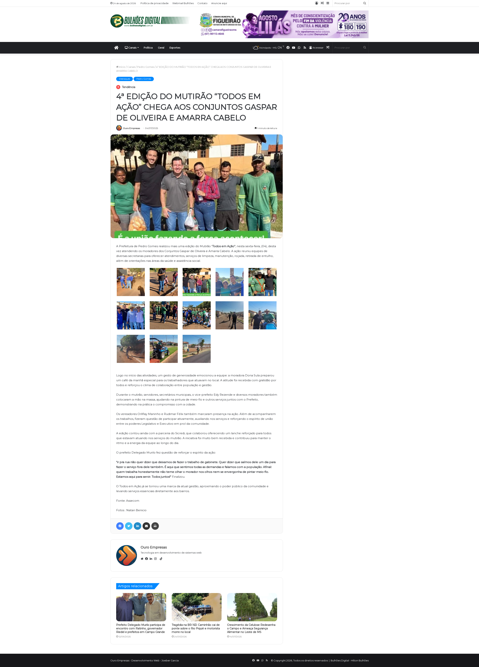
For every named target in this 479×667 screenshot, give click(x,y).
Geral (161, 47)
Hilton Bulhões (360, 660)
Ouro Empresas (131, 128)
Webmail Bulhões (183, 3)
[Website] (143, 559)
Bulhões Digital (340, 660)
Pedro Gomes (145, 66)
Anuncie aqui (219, 3)
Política (148, 47)
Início (121, 66)
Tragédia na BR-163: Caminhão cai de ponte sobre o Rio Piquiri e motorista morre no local (196, 628)
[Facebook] (147, 559)
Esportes (175, 47)
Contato (202, 3)
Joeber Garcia (170, 660)
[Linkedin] (152, 559)
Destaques (124, 78)
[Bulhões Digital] (151, 21)
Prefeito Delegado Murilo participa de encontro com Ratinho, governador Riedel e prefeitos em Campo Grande (140, 628)
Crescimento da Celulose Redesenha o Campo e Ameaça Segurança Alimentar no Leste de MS (251, 628)
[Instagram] (156, 559)
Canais (132, 47)
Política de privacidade (155, 3)
